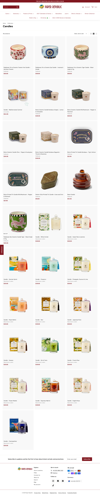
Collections (10, 23)
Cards (7, 13)
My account (37, 484)
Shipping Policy (53, 492)
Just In (66, 13)
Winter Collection (90, 13)
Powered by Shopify (72, 492)
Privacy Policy (37, 492)
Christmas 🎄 (44, 18)
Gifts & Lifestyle (76, 13)
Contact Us (37, 475)
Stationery (16, 13)
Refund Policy (45, 492)
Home (4, 23)
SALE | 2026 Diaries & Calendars (61, 18)
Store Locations (38, 470)
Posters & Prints (28, 13)
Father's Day (33, 18)
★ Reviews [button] (2, 249)
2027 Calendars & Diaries (44, 13)
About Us (36, 477)
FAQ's (35, 473)
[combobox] (11, 7)
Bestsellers (59, 13)
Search (36, 480)
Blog (35, 482)
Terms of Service (62, 492)
